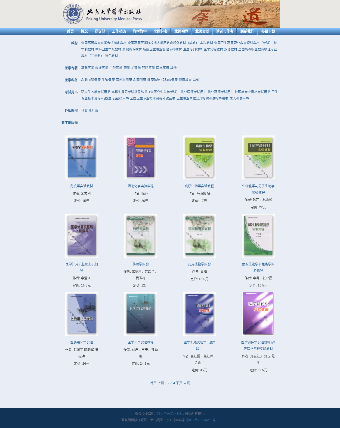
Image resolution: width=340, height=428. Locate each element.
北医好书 (160, 31)
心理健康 (139, 80)
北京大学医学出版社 (168, 413)
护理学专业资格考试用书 (252, 92)
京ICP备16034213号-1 (202, 420)
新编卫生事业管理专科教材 (162, 49)
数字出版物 (70, 122)
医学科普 (71, 80)
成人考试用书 (239, 98)
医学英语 (162, 68)
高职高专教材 (132, 49)
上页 (161, 383)
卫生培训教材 (192, 49)
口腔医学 (115, 68)
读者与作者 (224, 31)
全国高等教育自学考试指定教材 (104, 43)
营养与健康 (124, 80)
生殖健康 (108, 80)
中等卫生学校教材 (108, 49)
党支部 (100, 31)
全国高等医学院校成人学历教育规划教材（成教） (163, 43)
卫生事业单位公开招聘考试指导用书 (202, 98)
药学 (127, 68)
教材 (74, 43)
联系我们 (247, 31)
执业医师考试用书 (194, 92)
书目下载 (268, 31)
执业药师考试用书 (221, 92)
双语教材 (230, 49)
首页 (70, 31)
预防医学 (148, 68)
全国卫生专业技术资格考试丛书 (152, 98)
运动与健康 (169, 80)
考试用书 (71, 92)
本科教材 (206, 43)
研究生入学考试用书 (95, 92)
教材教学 (140, 31)
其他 (173, 68)
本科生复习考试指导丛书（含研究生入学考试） (145, 92)
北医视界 (181, 31)
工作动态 (119, 31)
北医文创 (202, 31)
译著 (84, 110)
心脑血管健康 (91, 80)
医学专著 (71, 68)
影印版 (94, 110)
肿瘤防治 (153, 80)
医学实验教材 (213, 49)
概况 (84, 31)
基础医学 (87, 68)
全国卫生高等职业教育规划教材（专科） (243, 43)
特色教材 (111, 56)
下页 (179, 383)
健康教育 (185, 80)
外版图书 (71, 110)
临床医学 (101, 68)
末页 (186, 383)
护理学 (136, 68)
